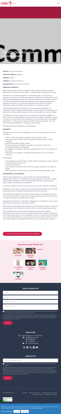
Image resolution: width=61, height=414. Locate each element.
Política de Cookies (37, 408)
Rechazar (16, 411)
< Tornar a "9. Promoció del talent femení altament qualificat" (19, 60)
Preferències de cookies (50, 394)
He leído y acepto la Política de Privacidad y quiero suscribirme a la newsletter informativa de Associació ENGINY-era (30, 364)
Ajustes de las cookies (6, 411)
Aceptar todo (25, 411)
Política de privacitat (34, 392)
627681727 (31, 339)
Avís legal (24, 392)
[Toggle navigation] (58, 3)
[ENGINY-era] (9, 3)
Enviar (7, 323)
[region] (30, 409)
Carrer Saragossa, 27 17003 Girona (31, 335)
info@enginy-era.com (31, 337)
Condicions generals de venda (49, 392)
